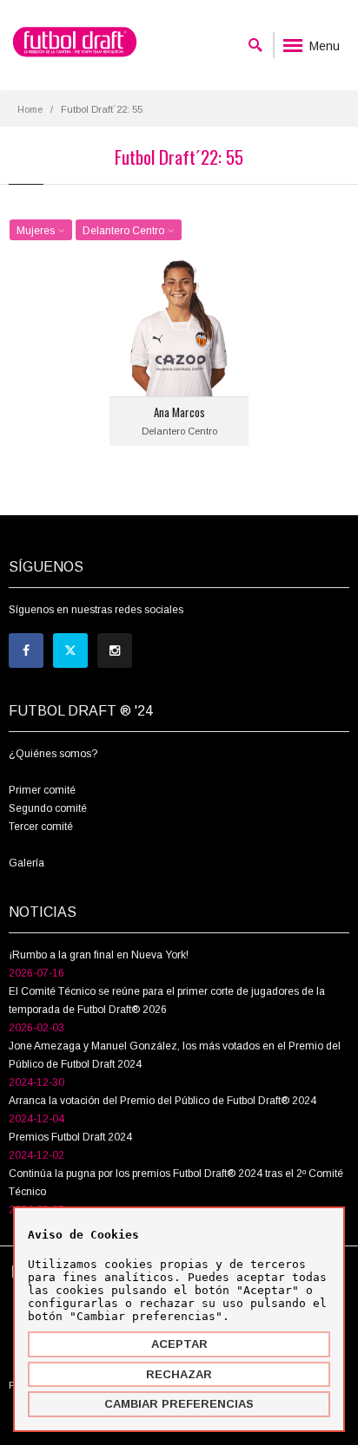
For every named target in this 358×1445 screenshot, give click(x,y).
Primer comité (42, 790)
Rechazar (179, 1374)
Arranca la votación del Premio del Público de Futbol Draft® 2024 (162, 1101)
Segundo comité (48, 808)
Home (30, 109)
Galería (26, 863)
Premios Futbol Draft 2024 (70, 1137)
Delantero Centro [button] (125, 231)
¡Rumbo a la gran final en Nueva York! (99, 955)
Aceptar (179, 1343)
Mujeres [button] (37, 231)
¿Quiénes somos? (53, 754)
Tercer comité (41, 827)
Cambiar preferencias (179, 1403)
